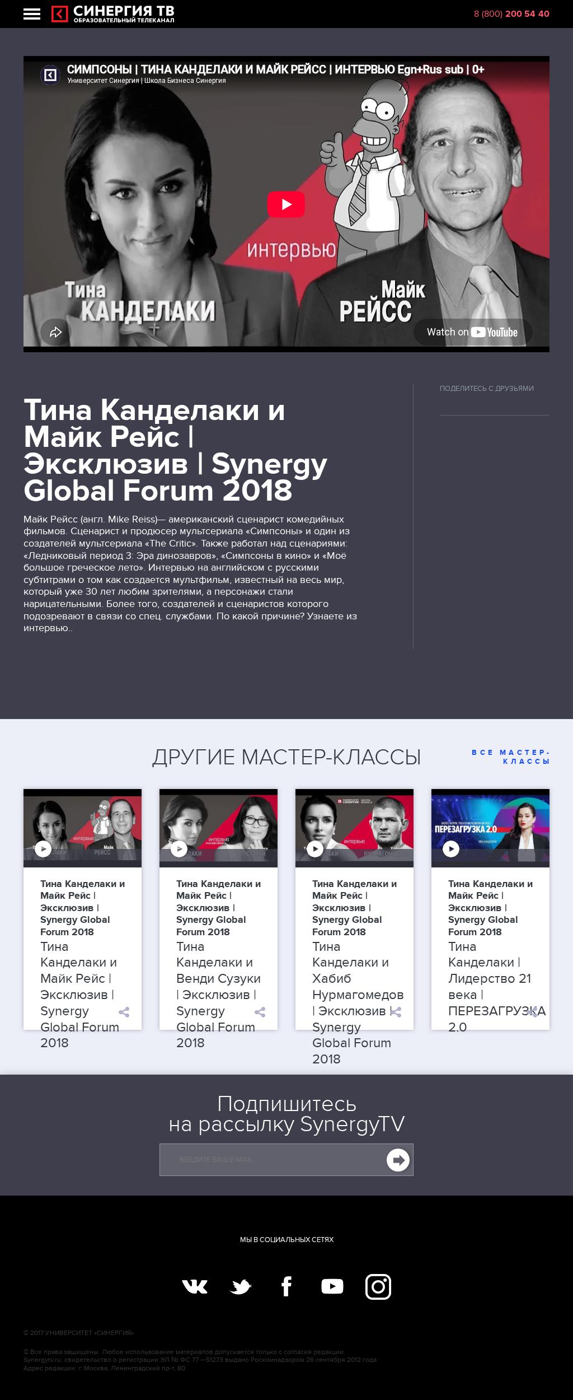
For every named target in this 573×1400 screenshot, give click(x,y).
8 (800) (511, 14)
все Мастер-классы (512, 757)
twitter (241, 1287)
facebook (286, 1287)
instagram (378, 1287)
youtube (332, 1287)
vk (195, 1287)
